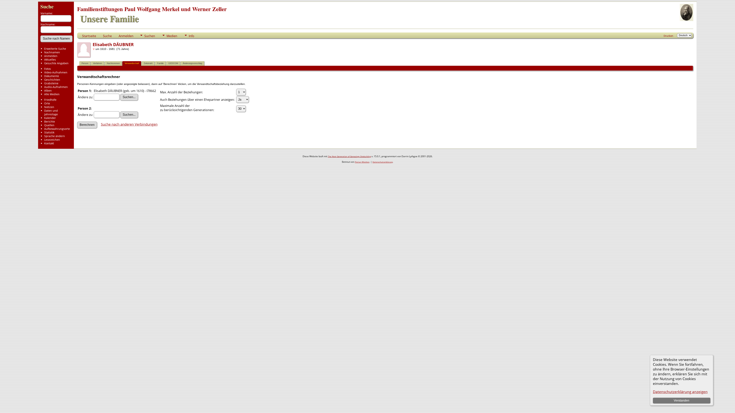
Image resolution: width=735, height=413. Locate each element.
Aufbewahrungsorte (57, 129)
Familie (160, 63)
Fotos (47, 69)
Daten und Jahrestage (51, 112)
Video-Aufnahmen (55, 72)
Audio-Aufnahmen (56, 87)
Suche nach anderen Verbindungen (129, 124)
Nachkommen (113, 63)
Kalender (50, 118)
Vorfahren (97, 63)
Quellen (49, 125)
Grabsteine (51, 83)
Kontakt (49, 143)
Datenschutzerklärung (382, 162)
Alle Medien (52, 94)
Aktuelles (50, 59)
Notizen (49, 107)
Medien (172, 36)
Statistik (49, 132)
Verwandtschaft (132, 63)
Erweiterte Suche (55, 48)
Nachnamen (52, 52)
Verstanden (681, 400)
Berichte (49, 121)
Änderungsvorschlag (192, 63)
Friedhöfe (50, 100)
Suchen (149, 36)
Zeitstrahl (148, 63)
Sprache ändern (54, 136)
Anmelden (50, 56)
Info (191, 36)
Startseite (89, 36)
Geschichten (52, 79)
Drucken (668, 35)
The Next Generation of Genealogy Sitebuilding (349, 156)
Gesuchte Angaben (56, 63)
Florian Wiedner (362, 162)
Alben (48, 90)
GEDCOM (173, 63)
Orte (47, 103)
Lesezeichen (52, 139)
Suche (47, 6)
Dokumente (51, 76)
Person (85, 63)
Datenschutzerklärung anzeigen (680, 391)
